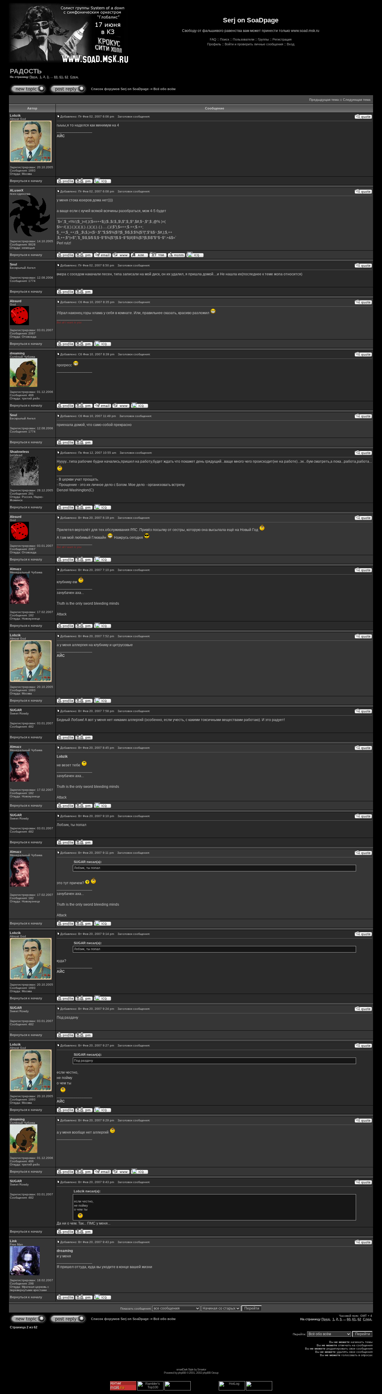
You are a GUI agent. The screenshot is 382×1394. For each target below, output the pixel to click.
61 (61, 76)
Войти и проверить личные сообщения (254, 44)
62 (66, 76)
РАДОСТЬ (26, 71)
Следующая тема (356, 99)
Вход (290, 44)
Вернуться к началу (26, 181)
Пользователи (243, 39)
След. (74, 76)
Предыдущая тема (324, 99)
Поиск (224, 39)
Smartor (201, 1369)
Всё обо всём (164, 89)
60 (56, 76)
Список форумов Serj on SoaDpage (120, 89)
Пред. (34, 76)
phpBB (182, 1372)
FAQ (213, 39)
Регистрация (282, 39)
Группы (263, 39)
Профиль (214, 44)
